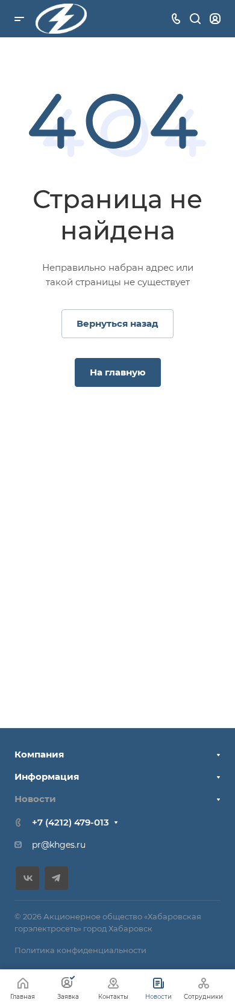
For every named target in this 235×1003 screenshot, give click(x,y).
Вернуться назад (117, 323)
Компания (39, 754)
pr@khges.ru (59, 844)
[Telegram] (56, 878)
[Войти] (215, 19)
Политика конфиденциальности (80, 950)
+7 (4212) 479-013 (70, 822)
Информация (46, 776)
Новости (35, 798)
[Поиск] (195, 19)
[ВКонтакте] (27, 878)
